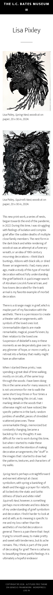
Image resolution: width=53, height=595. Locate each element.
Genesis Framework (21, 587)
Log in (26, 590)
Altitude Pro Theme (36, 584)
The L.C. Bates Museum (26, 4)
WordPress (39, 587)
